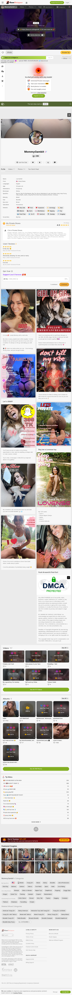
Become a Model (53, 933)
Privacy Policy (30, 933)
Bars (61, 207)
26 (6, 742)
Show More (35, 822)
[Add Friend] (48, 162)
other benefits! (41, 92)
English (6, 935)
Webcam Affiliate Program (56, 940)
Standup (52, 214)
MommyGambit (7, 878)
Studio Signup (53, 937)
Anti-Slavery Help (30, 950)
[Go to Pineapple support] (16, 970)
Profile (3, 169)
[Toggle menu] (2, 2)
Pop (61, 211)
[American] (13, 882)
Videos (23, 7)
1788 (57, 742)
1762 (6, 720)
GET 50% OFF (64, 840)
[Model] (69, 115)
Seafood (42, 214)
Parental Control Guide (32, 947)
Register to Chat (38, 95)
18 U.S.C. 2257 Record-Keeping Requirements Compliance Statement (20, 983)
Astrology (52, 207)
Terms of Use (29, 937)
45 (39, 742)
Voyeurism (41, 207)
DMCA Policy (29, 940)
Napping (52, 211)
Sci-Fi (32, 214)
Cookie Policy (17, 993)
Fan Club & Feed (33, 169)
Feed (40, 7)
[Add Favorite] (3, 52)
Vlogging (62, 214)
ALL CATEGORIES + (24, 922)
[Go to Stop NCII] (7, 975)
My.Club (18, 217)
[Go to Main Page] (14, 2)
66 (6, 764)
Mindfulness (41, 211)
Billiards (22, 211)
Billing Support (30, 962)
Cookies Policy (30, 943)
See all (64, 648)
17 (22, 742)
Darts (30, 211)
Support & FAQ (30, 959)
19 (56, 720)
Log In (67, 2)
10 (39, 720)
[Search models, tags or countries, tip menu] (69, 7)
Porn (31, 207)
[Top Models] (26, 2)
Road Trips (23, 214)
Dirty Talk (22, 207)
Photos (32, 7)
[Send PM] (54, 162)
